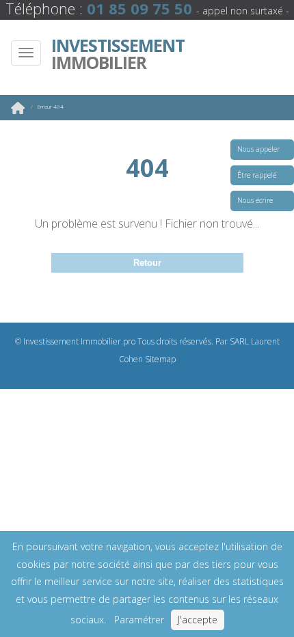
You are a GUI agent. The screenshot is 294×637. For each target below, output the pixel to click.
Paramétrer (139, 619)
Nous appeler (258, 149)
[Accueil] (18, 110)
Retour (147, 263)
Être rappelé (256, 175)
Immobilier (118, 54)
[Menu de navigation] (26, 53)
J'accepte (197, 619)
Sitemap (160, 359)
